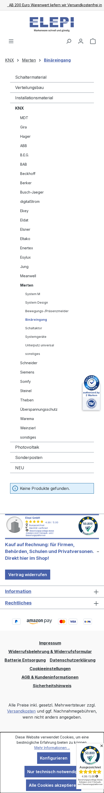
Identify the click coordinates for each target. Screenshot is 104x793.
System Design (36, 302)
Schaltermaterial (30, 77)
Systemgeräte (35, 337)
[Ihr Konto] (81, 41)
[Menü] (11, 41)
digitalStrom (30, 201)
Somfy (25, 381)
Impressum (50, 642)
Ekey (24, 211)
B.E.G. (24, 155)
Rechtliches (18, 602)
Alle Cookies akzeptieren (54, 785)
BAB (23, 164)
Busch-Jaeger (32, 192)
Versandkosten (21, 711)
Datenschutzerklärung (72, 660)
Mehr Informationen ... (52, 747)
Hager (25, 136)
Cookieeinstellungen (50, 668)
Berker (26, 183)
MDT (24, 118)
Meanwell (28, 276)
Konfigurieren (53, 758)
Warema (27, 418)
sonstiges (32, 354)
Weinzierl (28, 428)
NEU (19, 467)
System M (32, 294)
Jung (24, 266)
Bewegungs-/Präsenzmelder (46, 311)
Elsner (25, 229)
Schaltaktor (33, 328)
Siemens (27, 372)
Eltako (25, 239)
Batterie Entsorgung (25, 660)
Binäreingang (36, 319)
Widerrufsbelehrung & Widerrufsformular (50, 651)
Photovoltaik (27, 447)
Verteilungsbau (29, 87)
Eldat (24, 220)
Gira (23, 127)
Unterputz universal (39, 345)
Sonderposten (28, 457)
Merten (26, 285)
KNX (19, 108)
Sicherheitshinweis (52, 685)
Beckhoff (27, 173)
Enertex (26, 248)
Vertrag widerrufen (27, 574)
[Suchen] (69, 41)
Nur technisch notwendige (53, 771)
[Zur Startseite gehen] (52, 24)
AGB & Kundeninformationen (50, 677)
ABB (23, 146)
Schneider (28, 363)
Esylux (25, 257)
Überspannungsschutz (39, 409)
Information (18, 591)
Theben (27, 400)
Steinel (26, 391)
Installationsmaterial (34, 97)
